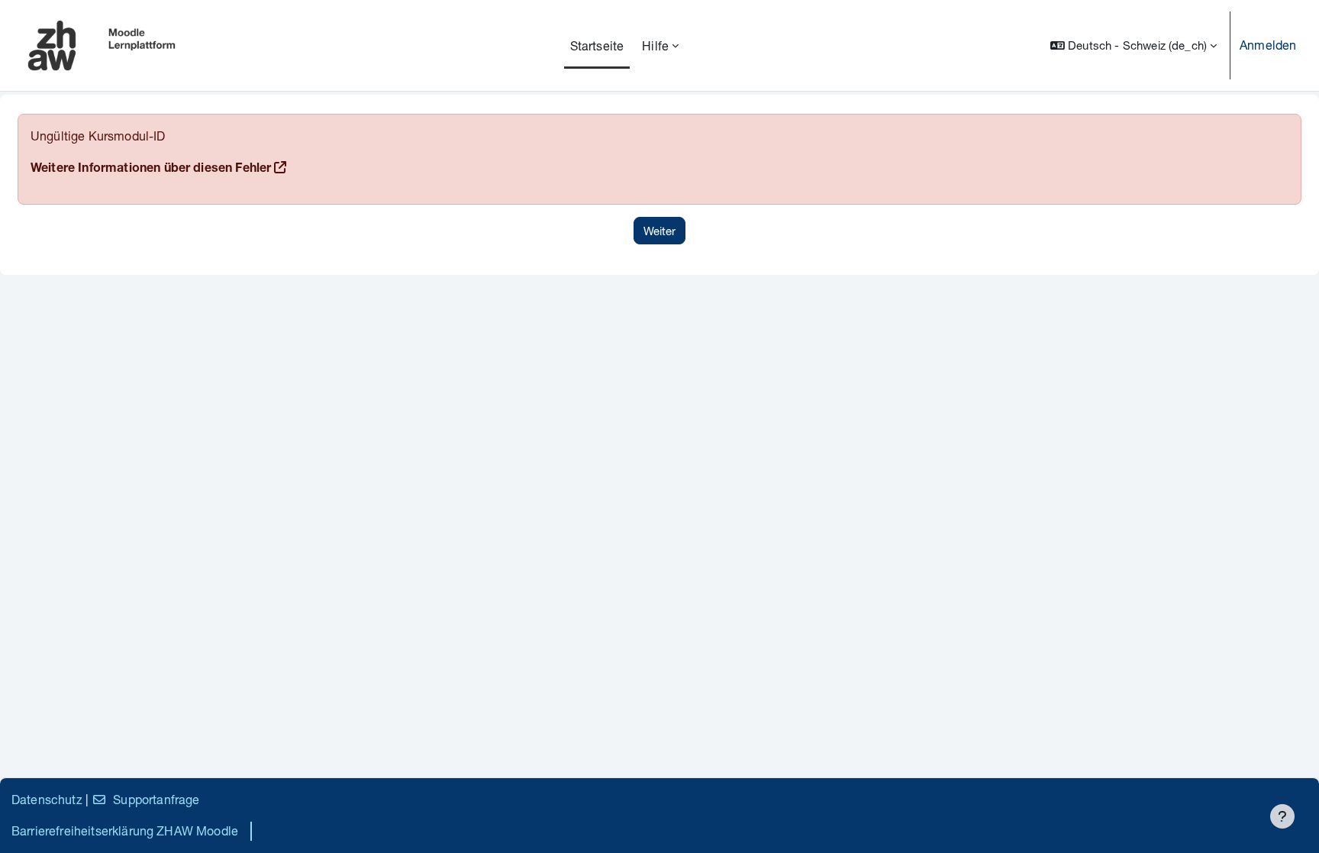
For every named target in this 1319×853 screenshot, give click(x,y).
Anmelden (1268, 44)
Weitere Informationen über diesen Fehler (151, 169)
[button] (1133, 45)
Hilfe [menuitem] (655, 45)
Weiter (659, 230)
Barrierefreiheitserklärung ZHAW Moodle (124, 830)
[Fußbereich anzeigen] (1282, 816)
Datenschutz (46, 799)
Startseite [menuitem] (597, 45)
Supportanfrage (156, 799)
